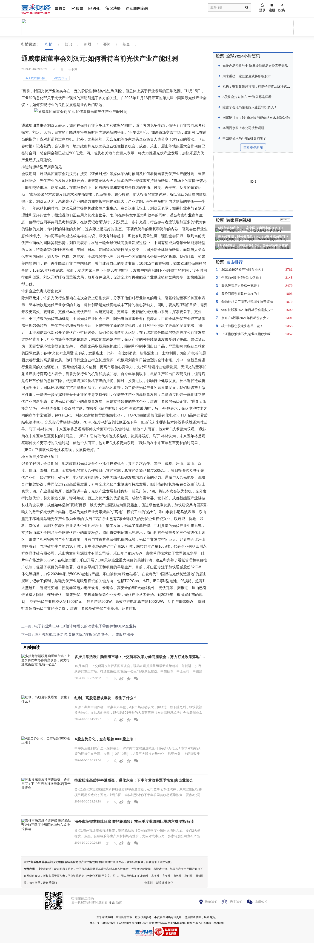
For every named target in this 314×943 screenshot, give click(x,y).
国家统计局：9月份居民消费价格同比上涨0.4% (256, 117)
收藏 (74, 69)
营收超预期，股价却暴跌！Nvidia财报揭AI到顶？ (253, 237)
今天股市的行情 (35, 78)
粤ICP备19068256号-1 (104, 923)
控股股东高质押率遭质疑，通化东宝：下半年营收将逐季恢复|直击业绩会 (133, 780)
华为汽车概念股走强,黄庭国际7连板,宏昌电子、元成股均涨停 (84, 634)
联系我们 (211, 901)
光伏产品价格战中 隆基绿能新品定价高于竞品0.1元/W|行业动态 (268, 66)
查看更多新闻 (253, 147)
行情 (49, 44)
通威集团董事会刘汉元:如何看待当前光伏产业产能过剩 (64, 862)
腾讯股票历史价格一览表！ (240, 286)
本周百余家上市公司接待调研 (243, 128)
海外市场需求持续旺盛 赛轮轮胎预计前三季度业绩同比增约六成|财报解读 (134, 821)
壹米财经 (154, 923)
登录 (262, 10)
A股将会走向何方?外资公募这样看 (247, 97)
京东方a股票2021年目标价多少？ (245, 318)
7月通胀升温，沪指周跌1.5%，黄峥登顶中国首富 (253, 245)
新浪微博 (161, 882)
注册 (272, 10)
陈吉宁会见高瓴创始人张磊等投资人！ (250, 107)
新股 (87, 44)
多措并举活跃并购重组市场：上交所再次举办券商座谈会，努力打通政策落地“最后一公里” (148, 657)
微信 (170, 882)
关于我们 (236, 901)
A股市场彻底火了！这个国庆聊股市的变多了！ (251, 228)
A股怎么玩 (60, 78)
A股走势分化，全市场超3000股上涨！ (105, 739)
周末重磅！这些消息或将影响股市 (247, 76)
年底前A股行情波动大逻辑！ (241, 277)
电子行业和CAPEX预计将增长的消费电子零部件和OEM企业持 (85, 626)
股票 (79, 8)
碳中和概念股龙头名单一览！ (242, 326)
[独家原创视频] (285, 220)
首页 (62, 8)
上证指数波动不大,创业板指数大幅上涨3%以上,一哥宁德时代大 (266, 334)
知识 (68, 44)
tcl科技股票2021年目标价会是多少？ (247, 310)
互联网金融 (139, 8)
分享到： (149, 882)
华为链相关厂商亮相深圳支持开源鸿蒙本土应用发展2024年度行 (266, 302)
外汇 (96, 8)
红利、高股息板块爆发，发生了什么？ (105, 698)
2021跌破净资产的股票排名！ (242, 269)
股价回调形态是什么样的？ (240, 294)
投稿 (281, 10)
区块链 (115, 8)
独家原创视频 (238, 220)
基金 (126, 44)
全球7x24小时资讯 (243, 56)
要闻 (107, 44)
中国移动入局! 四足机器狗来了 (244, 138)
